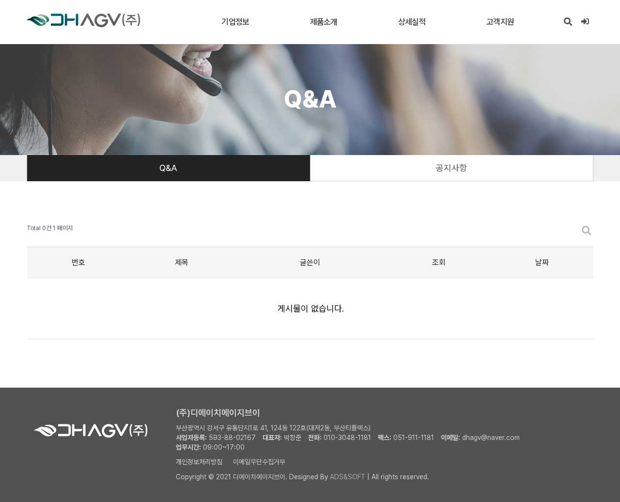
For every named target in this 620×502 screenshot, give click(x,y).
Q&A (168, 168)
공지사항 (451, 168)
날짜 (542, 262)
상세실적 (412, 22)
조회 (439, 262)
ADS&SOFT (347, 477)
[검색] (567, 22)
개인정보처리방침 (199, 462)
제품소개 (324, 22)
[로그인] (584, 22)
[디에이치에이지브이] (83, 20)
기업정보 (235, 22)
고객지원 (500, 22)
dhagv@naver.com (491, 437)
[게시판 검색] (586, 230)
